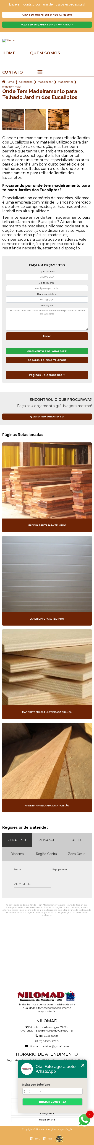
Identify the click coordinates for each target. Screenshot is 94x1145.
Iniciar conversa (52, 1102)
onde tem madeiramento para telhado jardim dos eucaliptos (11, 86)
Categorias (25, 81)
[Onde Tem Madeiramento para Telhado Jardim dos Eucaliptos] (13, 119)
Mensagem (47, 305)
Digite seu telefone (47, 294)
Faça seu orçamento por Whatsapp (47, 24)
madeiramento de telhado (65, 81)
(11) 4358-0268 (48, 1035)
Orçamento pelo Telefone (47, 360)
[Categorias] (39, 72)
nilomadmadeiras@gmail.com (48, 1046)
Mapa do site (47, 1119)
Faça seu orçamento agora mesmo (47, 15)
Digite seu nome (47, 271)
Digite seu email (47, 283)
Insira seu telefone (36, 1084)
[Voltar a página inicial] (46, 40)
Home (9, 53)
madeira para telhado (45, 81)
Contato (12, 72)
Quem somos (45, 53)
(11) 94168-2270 (48, 1041)
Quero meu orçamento (47, 416)
